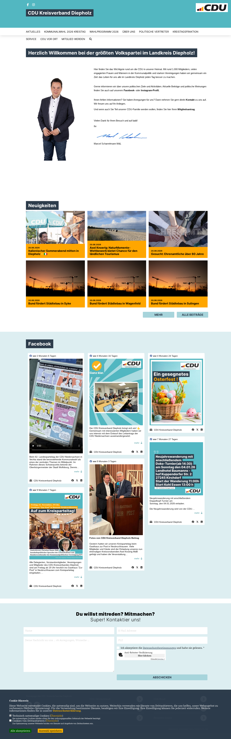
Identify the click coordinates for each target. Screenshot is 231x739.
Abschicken (162, 677)
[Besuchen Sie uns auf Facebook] (28, 5)
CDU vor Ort (49, 39)
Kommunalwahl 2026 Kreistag (65, 31)
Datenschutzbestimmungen (159, 647)
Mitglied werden (73, 39)
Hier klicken (144, 655)
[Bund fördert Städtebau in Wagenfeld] (116, 280)
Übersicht (56, 715)
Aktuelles (33, 31)
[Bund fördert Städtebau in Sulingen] (178, 280)
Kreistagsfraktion (185, 31)
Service (31, 39)
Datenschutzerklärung (67, 710)
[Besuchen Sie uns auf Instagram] (34, 5)
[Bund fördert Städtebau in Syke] (55, 280)
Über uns (128, 31)
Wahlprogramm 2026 (104, 31)
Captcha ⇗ (158, 659)
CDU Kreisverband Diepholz (47, 480)
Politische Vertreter (154, 31)
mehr (77, 471)
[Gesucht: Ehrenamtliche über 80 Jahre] (178, 230)
